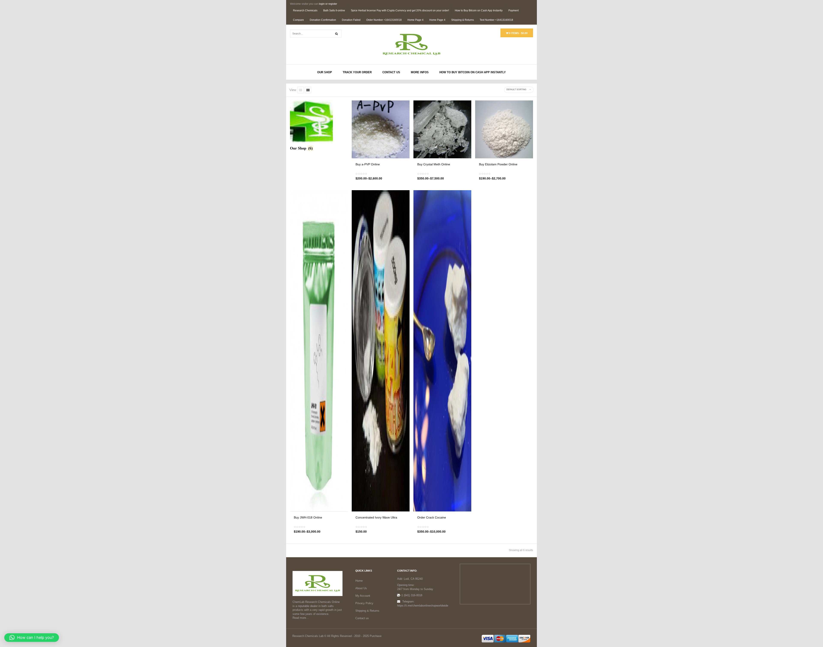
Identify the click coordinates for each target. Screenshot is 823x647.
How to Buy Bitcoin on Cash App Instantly (479, 10)
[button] (31, 637)
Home (359, 580)
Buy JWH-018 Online (308, 517)
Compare (298, 19)
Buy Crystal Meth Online (433, 164)
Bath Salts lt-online (334, 10)
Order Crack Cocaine (431, 517)
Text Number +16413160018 (496, 19)
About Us (361, 588)
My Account (362, 595)
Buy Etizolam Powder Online (498, 164)
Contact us (362, 618)
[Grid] (308, 90)
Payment (513, 10)
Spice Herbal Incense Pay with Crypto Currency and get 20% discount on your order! (400, 10)
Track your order (357, 72)
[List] (300, 90)
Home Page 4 (415, 19)
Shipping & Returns (462, 19)
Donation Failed (351, 19)
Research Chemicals (305, 10)
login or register (328, 3)
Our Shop (324, 72)
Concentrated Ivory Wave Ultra (376, 517)
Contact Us (391, 72)
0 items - (518, 33)
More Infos (420, 72)
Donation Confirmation (323, 19)
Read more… (301, 617)
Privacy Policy (364, 603)
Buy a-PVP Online (368, 164)
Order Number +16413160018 (384, 19)
